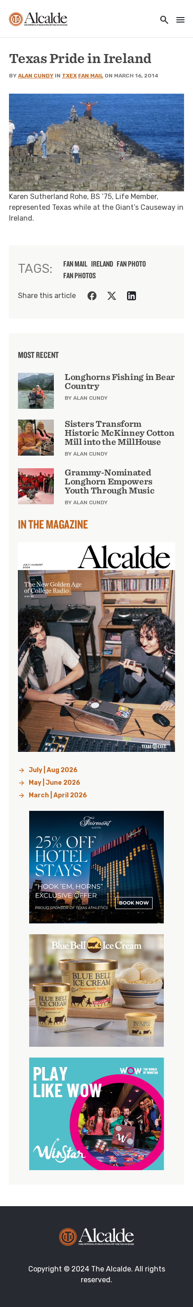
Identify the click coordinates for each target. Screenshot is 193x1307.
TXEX (69, 75)
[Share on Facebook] (92, 295)
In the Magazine (53, 524)
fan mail (75, 263)
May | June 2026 (54, 783)
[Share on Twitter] (111, 295)
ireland (102, 263)
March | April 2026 (58, 795)
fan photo (131, 263)
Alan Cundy (35, 75)
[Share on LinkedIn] (131, 295)
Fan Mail (90, 75)
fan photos (79, 275)
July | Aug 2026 (53, 770)
